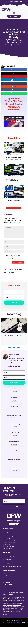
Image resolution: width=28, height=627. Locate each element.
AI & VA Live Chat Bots (8, 546)
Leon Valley (10, 608)
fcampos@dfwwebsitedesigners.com (12, 566)
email (15, 89)
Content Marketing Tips (14, 416)
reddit (15, 86)
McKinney (5, 609)
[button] (8, 347)
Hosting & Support (7, 548)
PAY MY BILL (22, 4)
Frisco (21, 603)
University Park (6, 613)
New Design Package (8, 532)
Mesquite (10, 609)
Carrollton (15, 598)
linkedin (15, 79)
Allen (15, 597)
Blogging (14, 399)
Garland (4, 605)
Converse (5, 600)
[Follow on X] (12, 524)
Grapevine (15, 605)
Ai (14, 390)
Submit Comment (18, 262)
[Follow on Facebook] (10, 524)
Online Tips (14, 451)
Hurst (11, 606)
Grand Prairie (9, 605)
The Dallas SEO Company (9, 585)
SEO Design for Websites (14, 460)
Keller (17, 606)
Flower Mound (6, 603)
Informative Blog (14, 443)
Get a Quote (14, 16)
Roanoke (23, 609)
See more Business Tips (14, 208)
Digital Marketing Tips (14, 434)
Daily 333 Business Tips (14, 425)
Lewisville (16, 608)
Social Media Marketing (9, 540)
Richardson (18, 609)
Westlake (17, 613)
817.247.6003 (6, 564)
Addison (4, 597)
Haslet (19, 605)
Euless (13, 602)
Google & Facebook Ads (9, 542)
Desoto (4, 602)
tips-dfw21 (8, 45)
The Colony (11, 611)
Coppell (14, 600)
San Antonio (6, 611)
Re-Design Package (8, 534)
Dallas (18, 600)
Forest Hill (12, 603)
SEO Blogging (6, 538)
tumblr (15, 83)
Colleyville (10, 600)
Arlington (19, 597)
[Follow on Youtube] (18, 524)
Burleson (10, 598)
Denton (21, 600)
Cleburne (20, 598)
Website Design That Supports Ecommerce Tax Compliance (13, 336)
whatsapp (15, 93)
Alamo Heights (10, 597)
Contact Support (9, 4)
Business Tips (14, 407)
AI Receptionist (6, 544)
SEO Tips (14, 469)
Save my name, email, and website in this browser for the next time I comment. (14, 257)
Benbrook (5, 598)
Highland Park (6, 606)
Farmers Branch (19, 602)
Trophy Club (17, 611)
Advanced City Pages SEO (9, 536)
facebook (15, 69)
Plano (13, 609)
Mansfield (21, 608)
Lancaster (21, 606)
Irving (14, 606)
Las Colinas (5, 608)
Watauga (12, 613)
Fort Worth (17, 603)
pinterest (15, 76)
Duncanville (9, 602)
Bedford (23, 597)
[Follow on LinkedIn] (15, 524)
